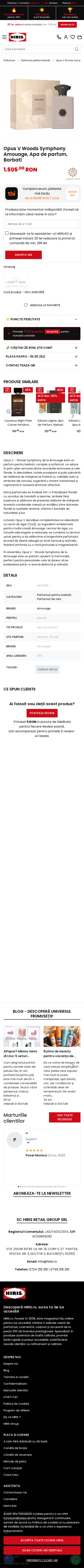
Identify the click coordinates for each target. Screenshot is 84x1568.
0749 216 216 (59, 1269)
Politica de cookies (45, 1522)
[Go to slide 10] (36, 1186)
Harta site (10, 1506)
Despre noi (11, 1364)
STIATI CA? (11, 1397)
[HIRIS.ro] (18, 37)
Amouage (44, 608)
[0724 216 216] (59, 37)
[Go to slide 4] (24, 1186)
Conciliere (10, 1499)
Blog (6, 1370)
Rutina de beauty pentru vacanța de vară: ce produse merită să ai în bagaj (60, 1053)
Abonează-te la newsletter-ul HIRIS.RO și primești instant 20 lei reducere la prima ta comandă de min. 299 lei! (42, 238)
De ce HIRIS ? (12, 1417)
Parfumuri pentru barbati (35, 60)
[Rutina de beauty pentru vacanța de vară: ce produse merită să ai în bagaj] (62, 1036)
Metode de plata (15, 1461)
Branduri (51, 3)
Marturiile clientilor (16, 1390)
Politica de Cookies (16, 1404)
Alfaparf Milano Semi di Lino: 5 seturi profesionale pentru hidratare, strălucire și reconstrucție (21, 1053)
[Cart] (79, 37)
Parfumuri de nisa (49, 599)
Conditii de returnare (18, 1455)
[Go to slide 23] (61, 1186)
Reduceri (69, 3)
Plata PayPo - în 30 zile (25, 356)
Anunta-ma (23, 255)
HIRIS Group (11, 1424)
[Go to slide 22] (59, 1186)
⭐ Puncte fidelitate (23, 319)
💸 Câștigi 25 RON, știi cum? (29, 347)
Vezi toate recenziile (65, 1117)
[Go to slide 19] (53, 1186)
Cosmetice (24, 3)
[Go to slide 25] (65, 1186)
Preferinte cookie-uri (42, 1560)
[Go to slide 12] (40, 1186)
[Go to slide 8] (32, 1186)
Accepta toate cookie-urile (42, 1540)
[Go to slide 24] (63, 1186)
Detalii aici (72, 193)
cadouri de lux (47, 669)
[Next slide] (72, 415)
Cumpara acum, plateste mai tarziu (42, 193)
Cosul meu (11, 1475)
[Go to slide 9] (34, 1186)
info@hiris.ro (47, 1261)
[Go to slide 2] (20, 1186)
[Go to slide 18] (51, 1186)
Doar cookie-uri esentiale (42, 1550)
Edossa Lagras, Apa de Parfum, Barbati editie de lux (50, 423)
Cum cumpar (13, 1468)
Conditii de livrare (15, 1448)
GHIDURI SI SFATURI (16, 1104)
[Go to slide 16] (47, 1186)
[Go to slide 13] (42, 1186)
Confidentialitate (15, 1384)
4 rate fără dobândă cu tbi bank (25, 1441)
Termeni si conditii (16, 1377)
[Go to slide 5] (26, 1186)
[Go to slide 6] (28, 1186)
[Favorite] (72, 37)
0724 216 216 (38, 1269)
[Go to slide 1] (18, 1186)
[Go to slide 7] (30, 1186)
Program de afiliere (16, 1410)
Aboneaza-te (67, 25)
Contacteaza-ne (20, 365)
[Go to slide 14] (44, 1186)
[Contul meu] (65, 37)
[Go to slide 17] (49, 1186)
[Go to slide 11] (38, 1186)
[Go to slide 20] (55, 1186)
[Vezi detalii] (9, 411)
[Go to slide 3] (22, 1186)
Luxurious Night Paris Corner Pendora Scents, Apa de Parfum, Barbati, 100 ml (18, 423)
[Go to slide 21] (57, 1186)
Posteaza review (42, 713)
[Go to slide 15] (45, 1186)
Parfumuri (12, 3)
